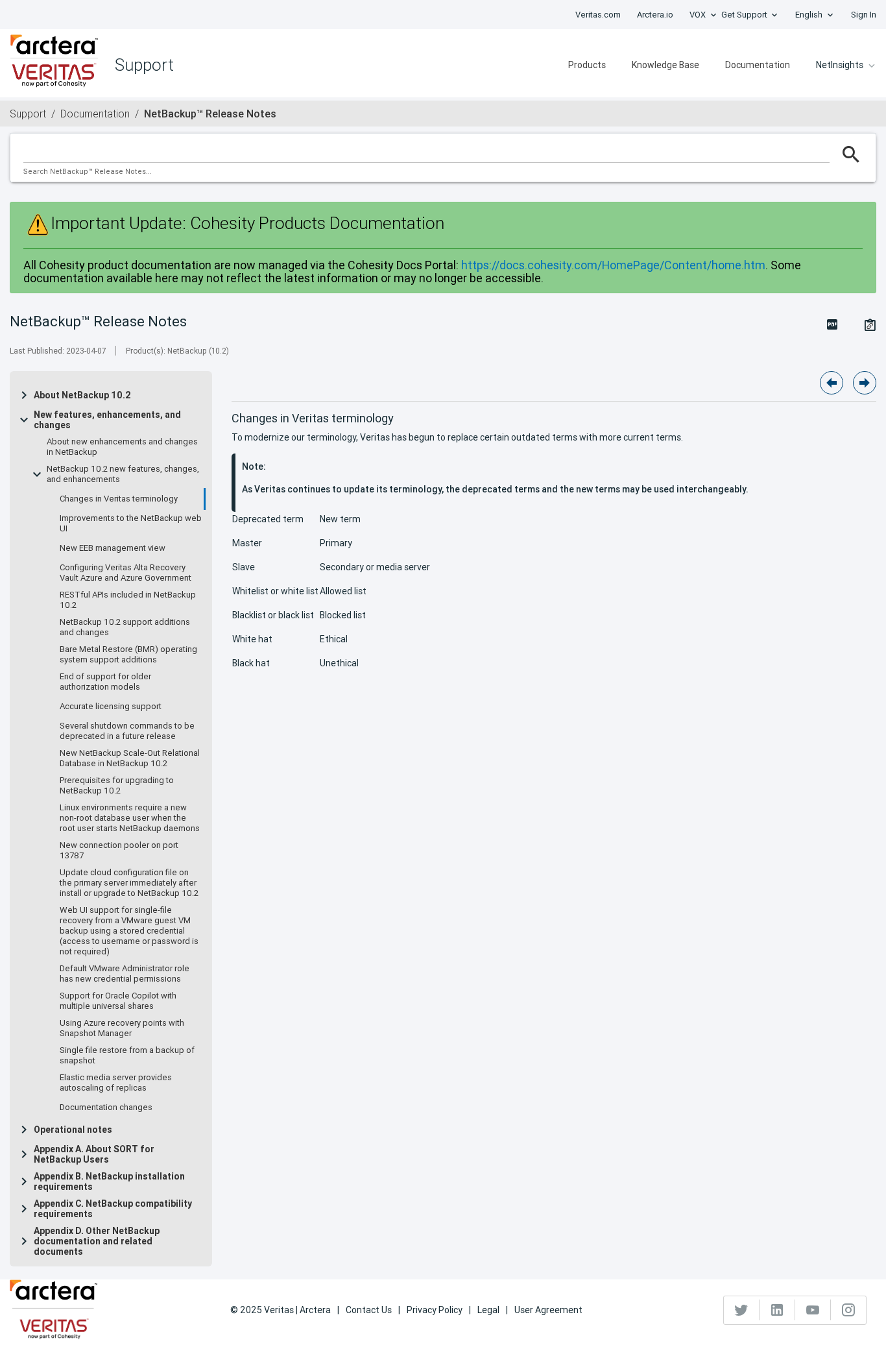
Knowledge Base (665, 65)
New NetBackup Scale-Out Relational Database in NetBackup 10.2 (130, 758)
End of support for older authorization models (105, 681)
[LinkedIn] (777, 1310)
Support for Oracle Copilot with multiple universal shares (118, 1001)
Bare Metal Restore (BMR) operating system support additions (128, 654)
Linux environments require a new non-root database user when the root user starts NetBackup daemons (130, 818)
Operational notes (73, 1129)
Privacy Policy (434, 1309)
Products (587, 65)
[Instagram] (848, 1310)
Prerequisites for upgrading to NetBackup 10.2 (117, 785)
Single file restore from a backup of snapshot (127, 1055)
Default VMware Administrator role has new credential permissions (124, 973)
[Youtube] (813, 1310)
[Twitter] (742, 1310)
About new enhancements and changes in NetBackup (122, 447)
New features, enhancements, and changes (107, 419)
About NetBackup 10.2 (82, 395)
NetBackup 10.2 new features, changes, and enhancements (123, 474)
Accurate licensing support (111, 706)
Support (28, 113)
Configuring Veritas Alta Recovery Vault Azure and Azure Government (125, 573)
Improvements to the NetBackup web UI (131, 523)
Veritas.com (598, 14)
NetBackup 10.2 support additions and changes (125, 627)
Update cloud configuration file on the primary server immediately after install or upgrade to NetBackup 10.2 (129, 883)
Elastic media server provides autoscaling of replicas (116, 1082)
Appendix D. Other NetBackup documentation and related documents (97, 1241)
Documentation (757, 65)
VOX (697, 14)
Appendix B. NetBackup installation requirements (109, 1181)
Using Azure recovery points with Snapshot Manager (122, 1028)
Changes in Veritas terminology (119, 499)
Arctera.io (655, 14)
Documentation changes (106, 1107)
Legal (488, 1309)
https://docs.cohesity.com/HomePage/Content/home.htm (613, 265)
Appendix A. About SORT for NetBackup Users (94, 1154)
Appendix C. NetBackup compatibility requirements (113, 1208)
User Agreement (548, 1309)
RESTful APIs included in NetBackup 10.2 (128, 600)
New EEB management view (112, 548)
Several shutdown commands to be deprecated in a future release (127, 731)
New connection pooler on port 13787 (119, 850)
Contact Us (369, 1309)
